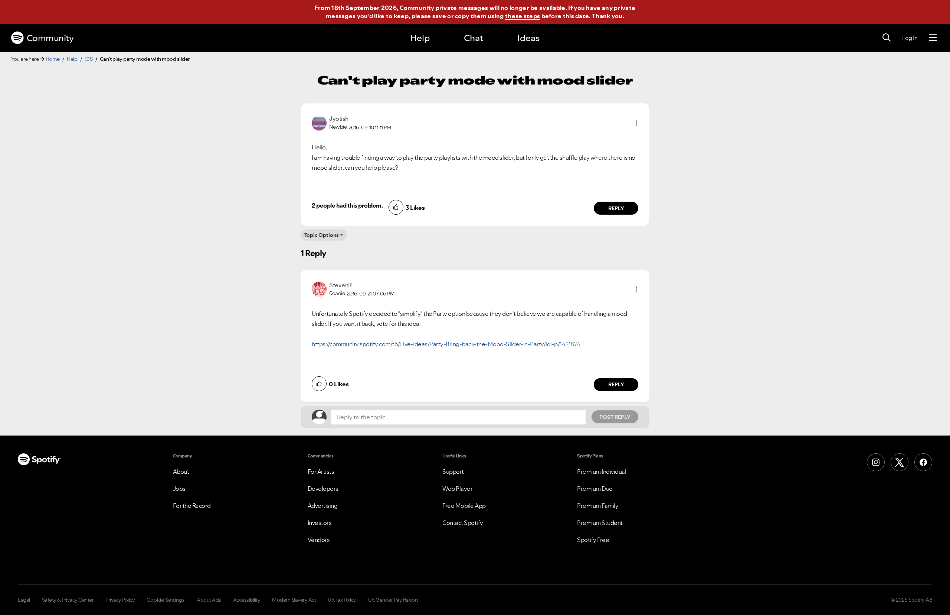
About (181, 471)
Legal (24, 599)
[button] (636, 123)
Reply (616, 208)
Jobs (179, 489)
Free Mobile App (464, 506)
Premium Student (600, 523)
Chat (473, 38)
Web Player (457, 489)
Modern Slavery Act (294, 599)
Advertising (323, 506)
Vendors (319, 540)
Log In (909, 38)
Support (453, 471)
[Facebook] (923, 462)
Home (53, 59)
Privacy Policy (120, 599)
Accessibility (247, 599)
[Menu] (933, 38)
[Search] (886, 38)
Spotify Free (593, 540)
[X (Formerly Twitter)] (899, 462)
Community (50, 38)
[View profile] (319, 122)
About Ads (209, 599)
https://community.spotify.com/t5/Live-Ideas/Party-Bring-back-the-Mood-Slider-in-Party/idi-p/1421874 (446, 344)
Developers (323, 489)
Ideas (528, 38)
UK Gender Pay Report (393, 599)
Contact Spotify (462, 523)
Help (420, 38)
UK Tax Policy (342, 599)
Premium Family (597, 506)
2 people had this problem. (347, 205)
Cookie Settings (166, 599)
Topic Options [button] (321, 235)
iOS (89, 59)
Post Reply (614, 417)
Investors (320, 523)
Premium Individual (601, 471)
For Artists (321, 471)
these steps (522, 16)
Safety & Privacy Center (68, 599)
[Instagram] (876, 462)
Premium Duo (595, 489)
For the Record (192, 506)
